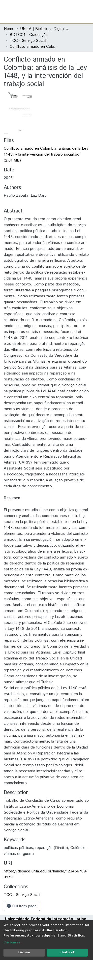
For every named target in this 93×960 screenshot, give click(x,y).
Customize (11, 942)
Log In (70, 11)
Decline (24, 952)
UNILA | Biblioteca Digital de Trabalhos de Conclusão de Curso (45, 29)
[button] (60, 11)
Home (9, 29)
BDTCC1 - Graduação (29, 35)
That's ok (67, 952)
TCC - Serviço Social (28, 41)
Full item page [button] (24, 906)
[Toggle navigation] (86, 11)
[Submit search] (53, 11)
